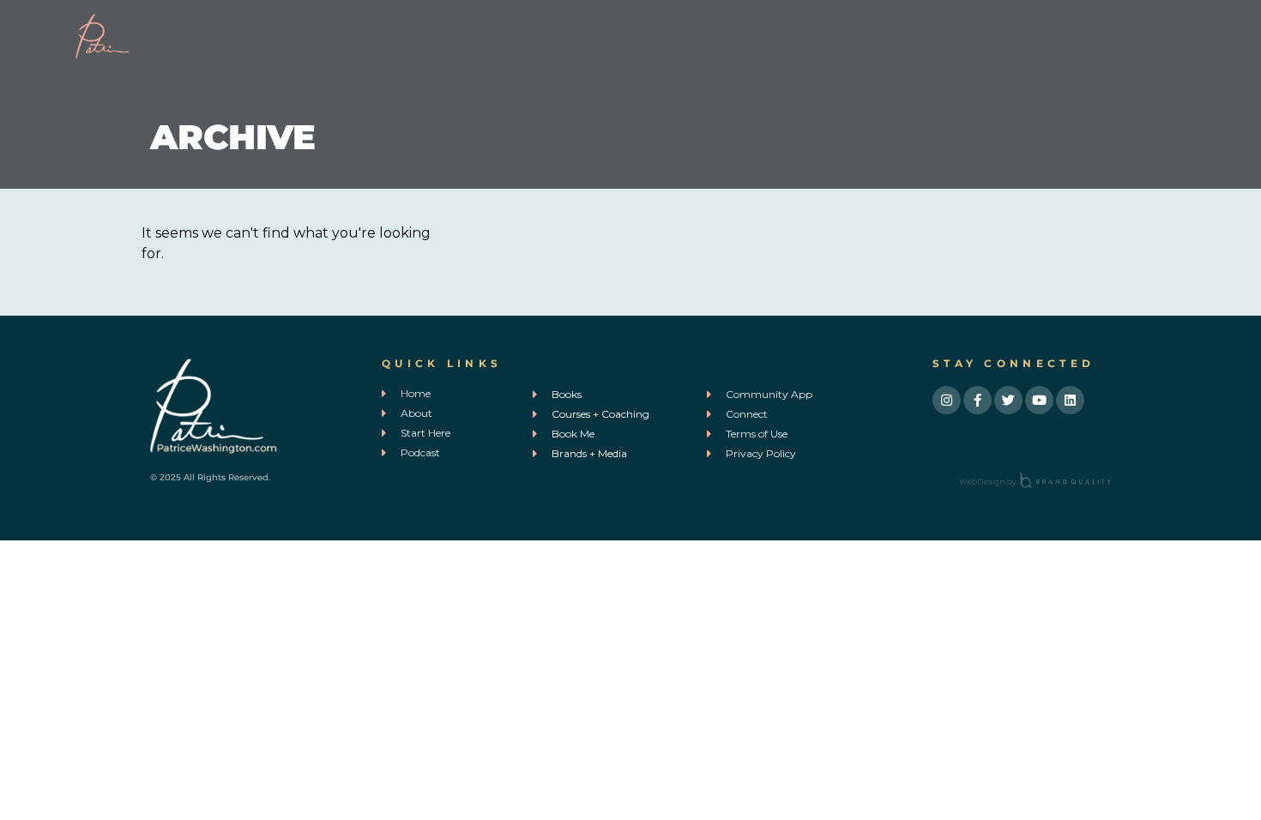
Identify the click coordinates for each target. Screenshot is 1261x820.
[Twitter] (1008, 400)
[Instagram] (946, 400)
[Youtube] (1039, 400)
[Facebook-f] (977, 400)
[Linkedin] (1070, 400)
